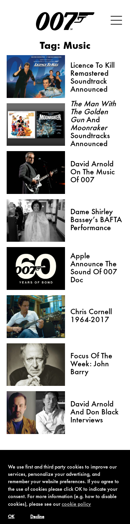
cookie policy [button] (76, 504)
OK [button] (11, 517)
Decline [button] (37, 517)
